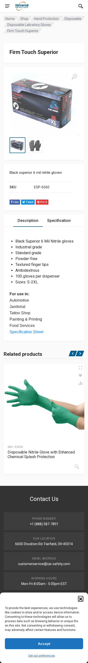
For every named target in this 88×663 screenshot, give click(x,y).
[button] (80, 598)
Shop (24, 19)
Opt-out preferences (41, 655)
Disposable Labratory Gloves (29, 25)
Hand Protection (46, 19)
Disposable (73, 19)
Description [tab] (28, 220)
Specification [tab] (59, 220)
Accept (44, 644)
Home (10, 19)
